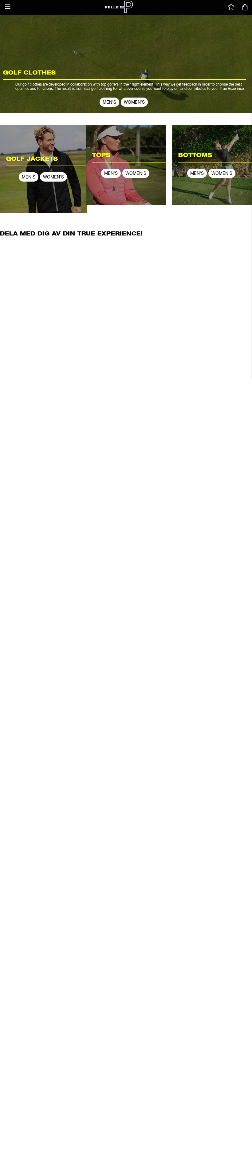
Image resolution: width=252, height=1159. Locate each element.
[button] (8, 7)
